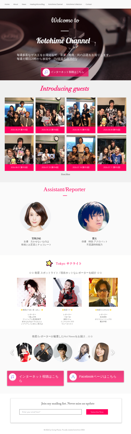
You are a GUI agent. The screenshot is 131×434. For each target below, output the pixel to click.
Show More (65, 174)
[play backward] (12, 352)
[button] (19, 115)
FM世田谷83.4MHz (65, 59)
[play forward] (113, 352)
